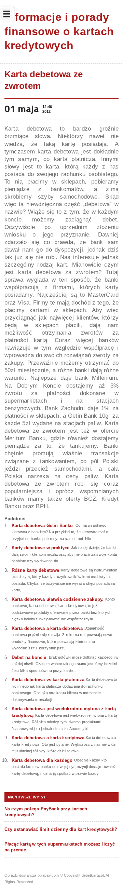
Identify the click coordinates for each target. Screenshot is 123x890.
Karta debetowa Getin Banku (42, 525)
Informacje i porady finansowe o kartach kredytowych (59, 31)
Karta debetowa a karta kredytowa (48, 737)
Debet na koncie (29, 657)
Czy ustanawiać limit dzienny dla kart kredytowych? (61, 829)
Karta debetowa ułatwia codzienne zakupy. (58, 599)
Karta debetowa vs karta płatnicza (48, 679)
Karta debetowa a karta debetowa (47, 628)
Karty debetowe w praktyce (41, 547)
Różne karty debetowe (35, 570)
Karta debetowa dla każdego (42, 760)
